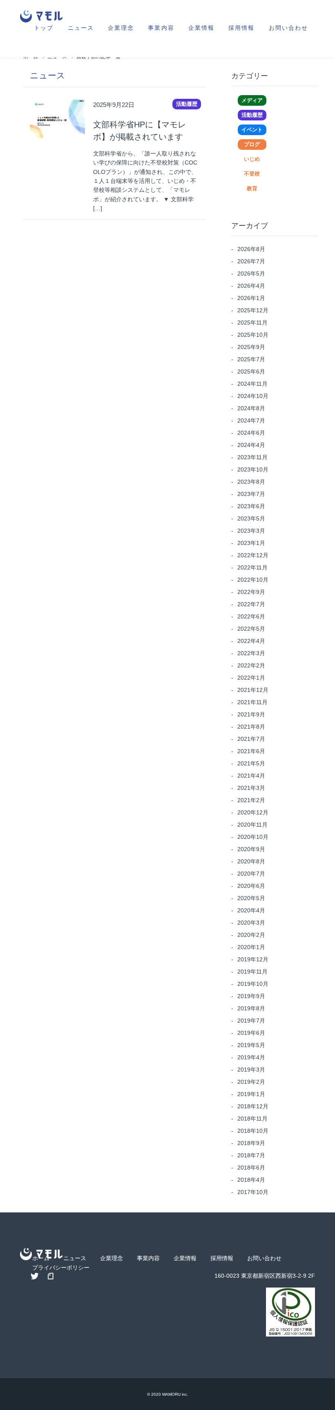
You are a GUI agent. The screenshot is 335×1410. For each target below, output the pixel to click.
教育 (252, 188)
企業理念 (121, 27)
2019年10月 (252, 984)
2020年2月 (251, 935)
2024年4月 (251, 445)
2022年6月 (251, 616)
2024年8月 (251, 408)
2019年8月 (251, 1008)
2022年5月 (251, 628)
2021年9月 (251, 714)
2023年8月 (251, 481)
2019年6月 (251, 1033)
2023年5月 (251, 518)
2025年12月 (252, 310)
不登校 (252, 174)
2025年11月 (252, 322)
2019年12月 (252, 959)
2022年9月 (251, 592)
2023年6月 (251, 506)
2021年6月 (251, 751)
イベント (252, 130)
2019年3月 (251, 1069)
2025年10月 (252, 334)
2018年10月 (252, 1131)
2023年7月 (251, 494)
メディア (251, 100)
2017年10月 (252, 1192)
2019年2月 (251, 1082)
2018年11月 (252, 1118)
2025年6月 (251, 371)
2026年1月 (251, 298)
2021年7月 (251, 739)
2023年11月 (252, 457)
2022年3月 (251, 653)
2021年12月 (252, 690)
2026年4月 (251, 285)
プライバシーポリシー (60, 1267)
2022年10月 (252, 579)
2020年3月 (251, 922)
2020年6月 (251, 886)
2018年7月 (251, 1155)
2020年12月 (252, 812)
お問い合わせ (288, 27)
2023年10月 (252, 469)
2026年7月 (251, 261)
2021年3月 (251, 788)
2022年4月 (251, 641)
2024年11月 (252, 383)
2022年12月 (252, 555)
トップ (44, 27)
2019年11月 (252, 971)
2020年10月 (252, 837)
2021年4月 (251, 775)
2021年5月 (251, 763)
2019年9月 (251, 996)
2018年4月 (251, 1179)
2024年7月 (251, 420)
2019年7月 (251, 1020)
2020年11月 (252, 824)
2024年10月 (252, 396)
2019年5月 (251, 1045)
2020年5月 (251, 898)
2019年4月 (251, 1057)
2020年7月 (251, 873)
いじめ (252, 159)
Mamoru (171, 1394)
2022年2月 (251, 665)
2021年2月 (251, 800)
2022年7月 (251, 604)
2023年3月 (251, 530)
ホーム (40, 1258)
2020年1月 (251, 947)
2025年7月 (251, 359)
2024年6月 (251, 432)
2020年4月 (251, 910)
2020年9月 (251, 849)
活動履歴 (252, 115)
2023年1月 (251, 543)
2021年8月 (251, 726)
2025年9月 (251, 347)
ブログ (252, 144)
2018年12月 (252, 1106)
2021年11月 (252, 702)
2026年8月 (251, 249)
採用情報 (241, 27)
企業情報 (201, 27)
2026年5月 (251, 273)
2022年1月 (251, 677)
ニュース (81, 27)
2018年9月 (251, 1143)
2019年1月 (251, 1094)
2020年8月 (251, 861)
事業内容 (161, 27)
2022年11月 (252, 567)
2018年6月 (251, 1167)
